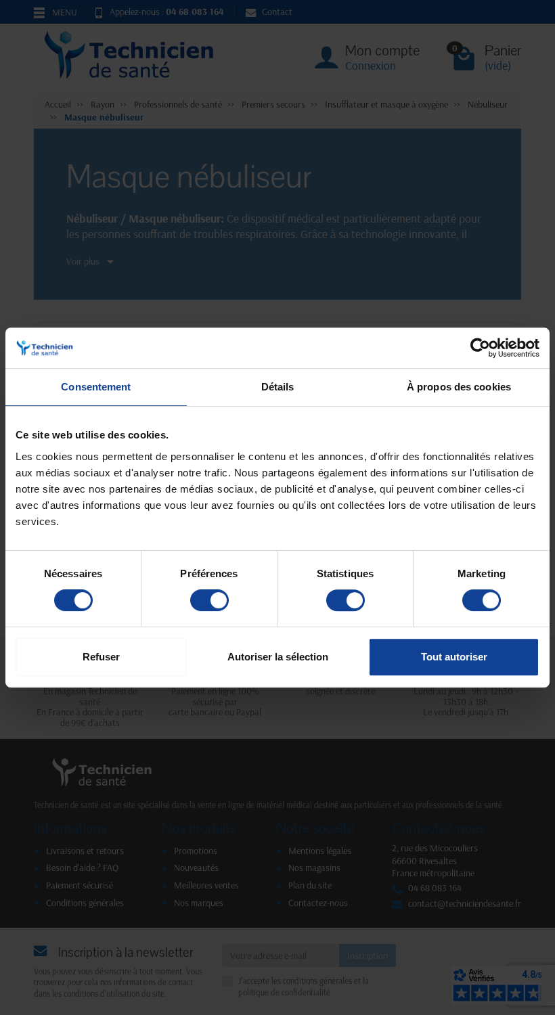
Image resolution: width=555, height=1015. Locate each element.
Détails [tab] (277, 386)
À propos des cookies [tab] (459, 386)
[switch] (209, 600)
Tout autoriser (454, 656)
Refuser (101, 656)
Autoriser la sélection (277, 656)
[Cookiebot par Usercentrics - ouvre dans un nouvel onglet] (480, 348)
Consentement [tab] (96, 386)
